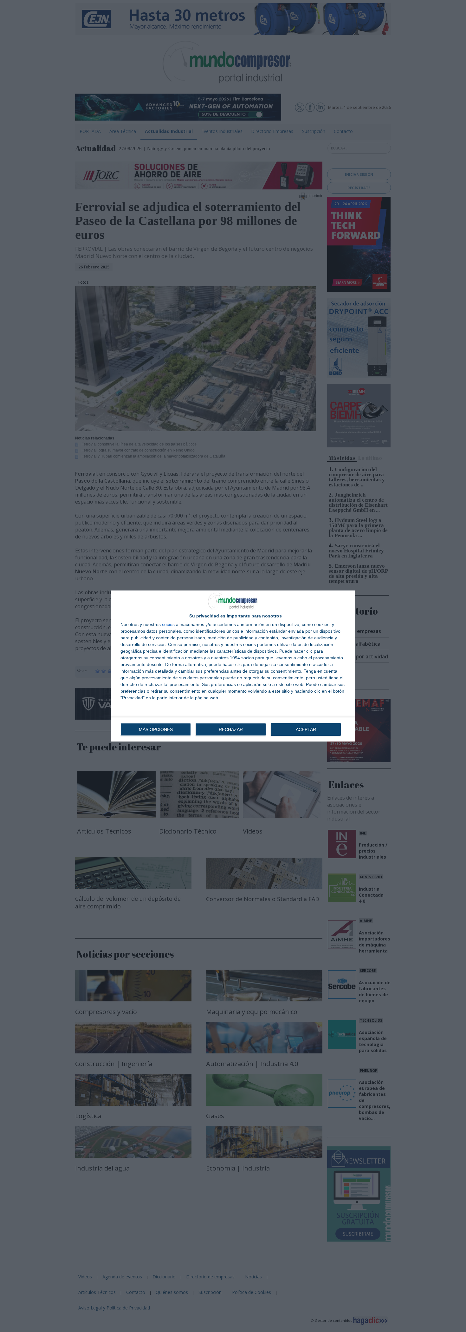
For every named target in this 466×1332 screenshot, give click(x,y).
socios (168, 624)
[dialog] (233, 666)
